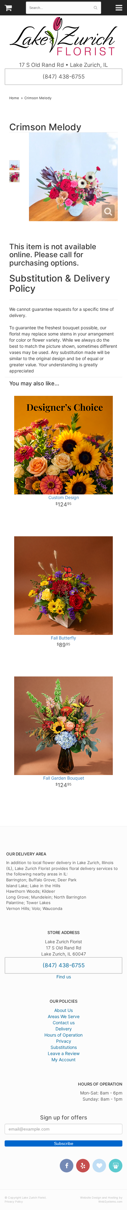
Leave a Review (64, 1053)
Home (14, 98)
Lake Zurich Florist (63, 36)
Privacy (63, 1041)
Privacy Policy (14, 1201)
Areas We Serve (64, 1016)
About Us (63, 1010)
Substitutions (64, 1047)
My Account (63, 1059)
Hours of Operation (63, 1034)
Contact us (64, 1022)
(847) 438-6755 (64, 76)
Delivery (63, 1028)
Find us (63, 976)
